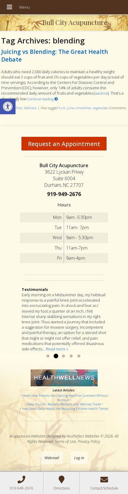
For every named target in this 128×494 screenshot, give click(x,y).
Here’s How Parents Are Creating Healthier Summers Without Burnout (65, 397)
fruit (62, 107)
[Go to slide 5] (79, 356)
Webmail (51, 457)
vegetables (100, 107)
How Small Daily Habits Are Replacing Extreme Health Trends (65, 409)
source (101, 93)
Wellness (30, 107)
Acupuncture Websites (28, 436)
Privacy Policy (89, 441)
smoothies (83, 107)
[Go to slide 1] (48, 356)
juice (70, 107)
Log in (79, 457)
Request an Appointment (64, 144)
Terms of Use (65, 441)
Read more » (57, 349)
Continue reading (40, 98)
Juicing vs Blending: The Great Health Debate (54, 55)
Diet (19, 107)
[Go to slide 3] (63, 356)
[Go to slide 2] (56, 356)
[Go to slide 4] (71, 356)
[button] (7, 106)
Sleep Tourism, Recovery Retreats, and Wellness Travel (64, 404)
